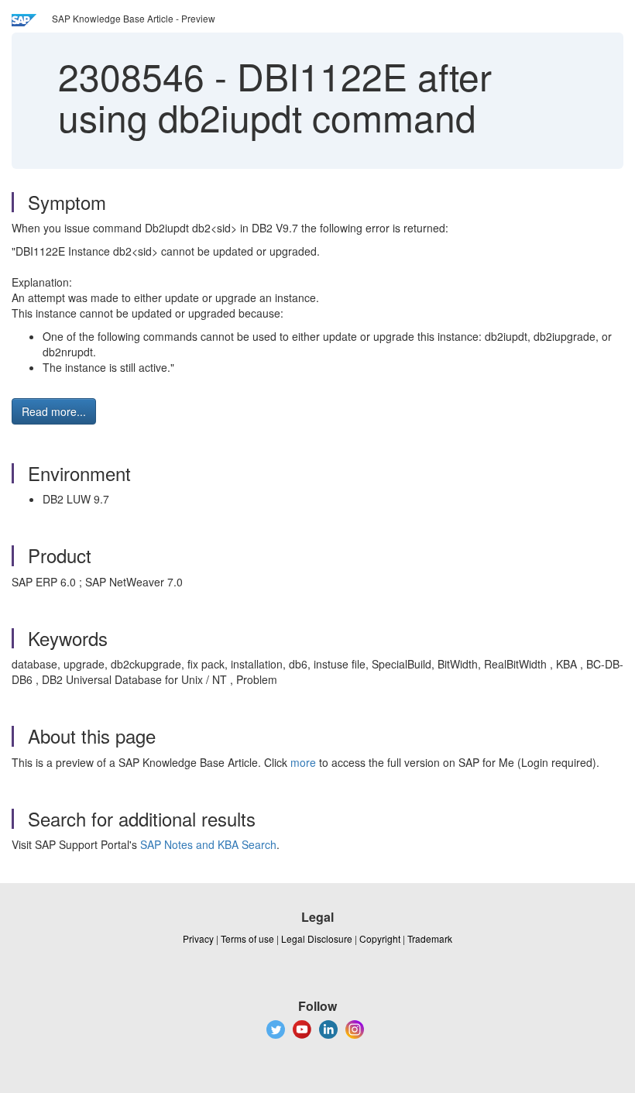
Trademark (429, 938)
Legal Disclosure (316, 938)
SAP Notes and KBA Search (208, 844)
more (303, 762)
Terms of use (247, 938)
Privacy (198, 938)
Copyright (379, 938)
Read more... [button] (54, 411)
